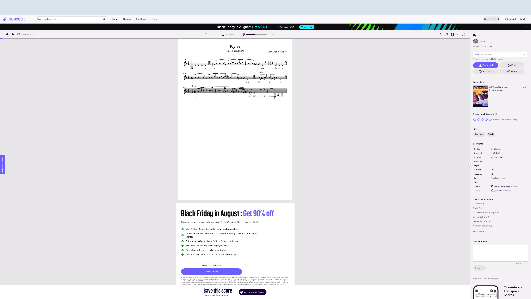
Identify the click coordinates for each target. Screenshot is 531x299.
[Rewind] (7, 34)
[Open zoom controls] (457, 34)
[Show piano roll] (452, 34)
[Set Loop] (18, 34)
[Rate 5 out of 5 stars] (490, 119)
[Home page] (14, 19)
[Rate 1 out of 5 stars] (474, 119)
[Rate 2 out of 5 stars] (478, 119)
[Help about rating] (496, 114)
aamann (486, 278)
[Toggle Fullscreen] (463, 34)
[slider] (254, 34)
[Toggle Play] (13, 34)
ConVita (476, 204)
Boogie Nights (479, 217)
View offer (308, 27)
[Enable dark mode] (441, 34)
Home (476, 278)
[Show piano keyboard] (446, 34)
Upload (512, 19)
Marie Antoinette (480, 221)
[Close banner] (526, 26)
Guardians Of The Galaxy (483, 212)
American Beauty (480, 226)
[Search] (104, 19)
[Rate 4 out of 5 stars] (486, 119)
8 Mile (475, 208)
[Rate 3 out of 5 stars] (482, 119)
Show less (477, 231)
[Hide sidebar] (470, 164)
